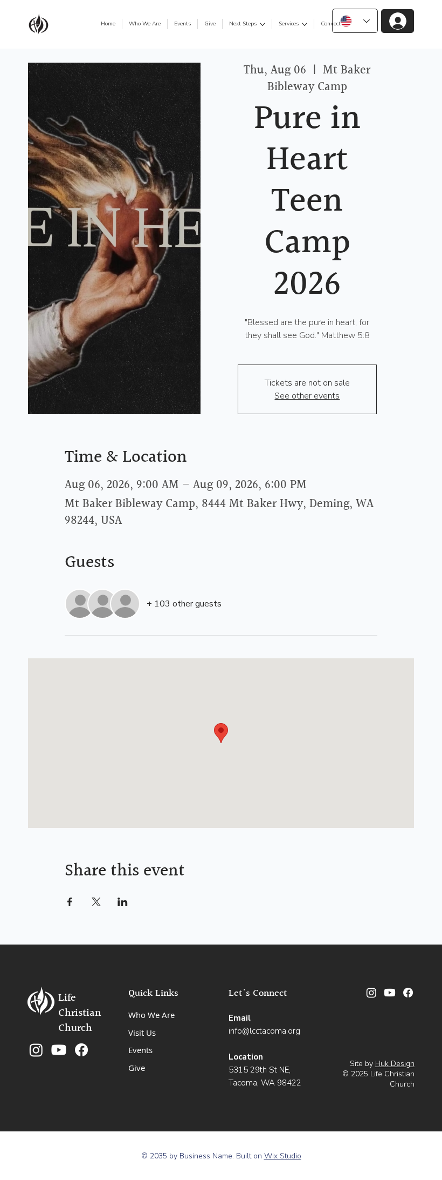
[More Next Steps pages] (262, 24)
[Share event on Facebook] (70, 902)
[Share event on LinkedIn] (123, 902)
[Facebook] (81, 1049)
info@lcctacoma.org (264, 1031)
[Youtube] (58, 1049)
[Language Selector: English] (355, 21)
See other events (307, 396)
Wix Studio (282, 1156)
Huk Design (395, 1063)
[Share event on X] (96, 902)
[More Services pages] (304, 24)
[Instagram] (36, 1049)
